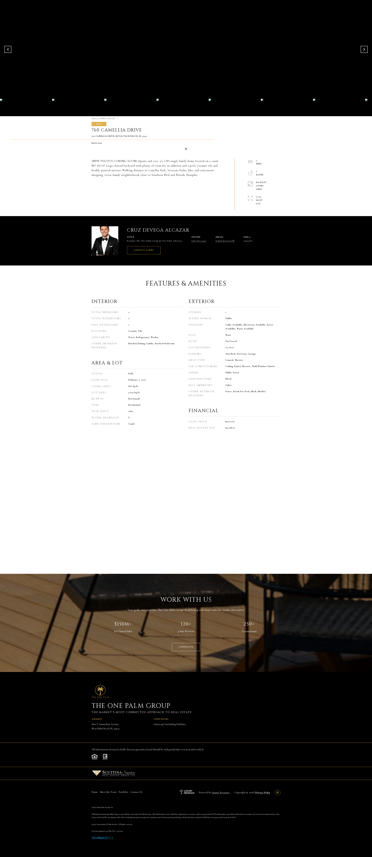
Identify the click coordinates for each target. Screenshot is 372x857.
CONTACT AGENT (144, 250)
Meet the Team (108, 792)
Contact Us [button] (186, 647)
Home (95, 792)
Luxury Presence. (221, 792)
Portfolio (123, 792)
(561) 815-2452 (199, 240)
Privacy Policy (262, 792)
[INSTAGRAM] (277, 792)
